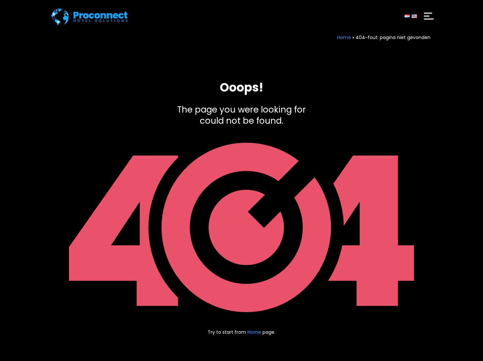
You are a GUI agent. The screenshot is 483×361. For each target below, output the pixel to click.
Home (344, 37)
